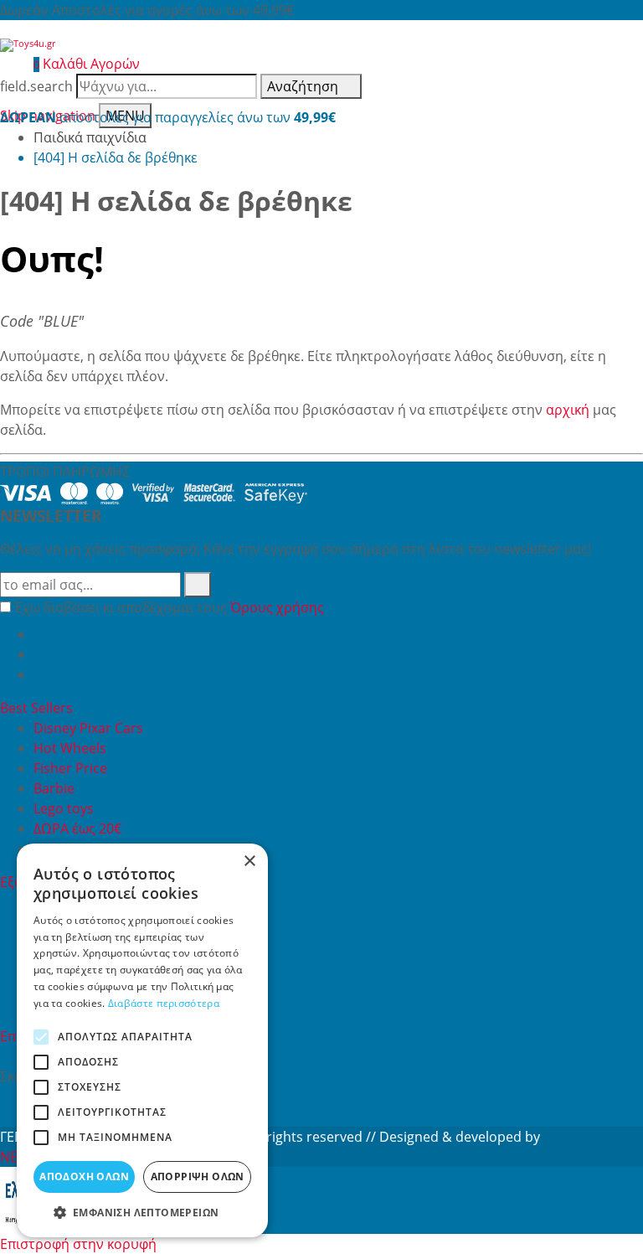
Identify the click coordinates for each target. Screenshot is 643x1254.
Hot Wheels (69, 748)
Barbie (54, 788)
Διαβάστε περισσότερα (163, 1003)
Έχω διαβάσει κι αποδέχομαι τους (169, 607)
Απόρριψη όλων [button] (197, 1176)
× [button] (249, 861)
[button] (142, 1212)
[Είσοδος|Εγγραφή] (8, 63)
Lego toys (63, 808)
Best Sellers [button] (38, 708)
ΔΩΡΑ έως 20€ (77, 828)
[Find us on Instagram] (40, 674)
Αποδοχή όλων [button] (84, 1176)
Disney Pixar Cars (88, 728)
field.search (36, 86)
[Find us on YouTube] (40, 654)
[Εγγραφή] (197, 584)
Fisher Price (70, 768)
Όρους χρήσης (277, 607)
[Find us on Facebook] (40, 634)
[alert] (142, 1040)
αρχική (567, 409)
